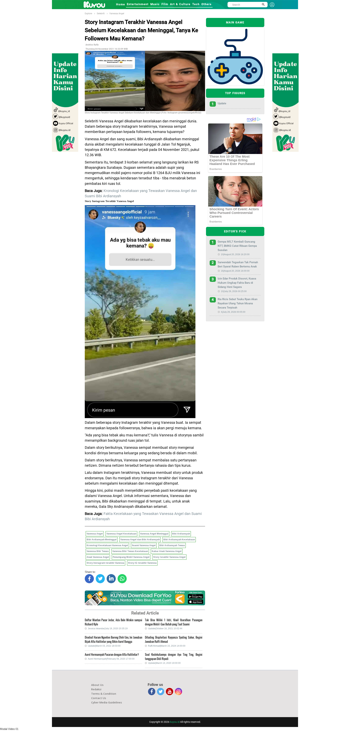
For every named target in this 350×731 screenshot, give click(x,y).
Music (155, 4)
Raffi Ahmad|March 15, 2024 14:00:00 (166, 646)
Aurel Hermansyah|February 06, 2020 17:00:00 (111, 659)
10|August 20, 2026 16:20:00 (235, 254)
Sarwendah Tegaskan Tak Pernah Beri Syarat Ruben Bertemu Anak (238, 264)
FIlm (165, 4)
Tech (196, 4)
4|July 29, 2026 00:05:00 (233, 312)
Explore (88, 13)
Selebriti (101, 13)
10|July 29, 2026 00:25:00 (234, 291)
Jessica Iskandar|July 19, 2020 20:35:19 (108, 628)
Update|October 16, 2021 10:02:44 (165, 628)
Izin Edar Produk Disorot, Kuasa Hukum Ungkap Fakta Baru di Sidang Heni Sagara (237, 283)
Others (206, 4)
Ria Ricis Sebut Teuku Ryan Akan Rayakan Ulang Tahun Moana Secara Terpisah (237, 303)
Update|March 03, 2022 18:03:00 (104, 646)
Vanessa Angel (116, 13)
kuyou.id (175, 721)
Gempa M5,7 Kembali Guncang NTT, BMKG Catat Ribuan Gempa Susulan (237, 246)
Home (120, 4)
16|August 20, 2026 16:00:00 (235, 271)
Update (222, 103)
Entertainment (138, 4)
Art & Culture (180, 4)
